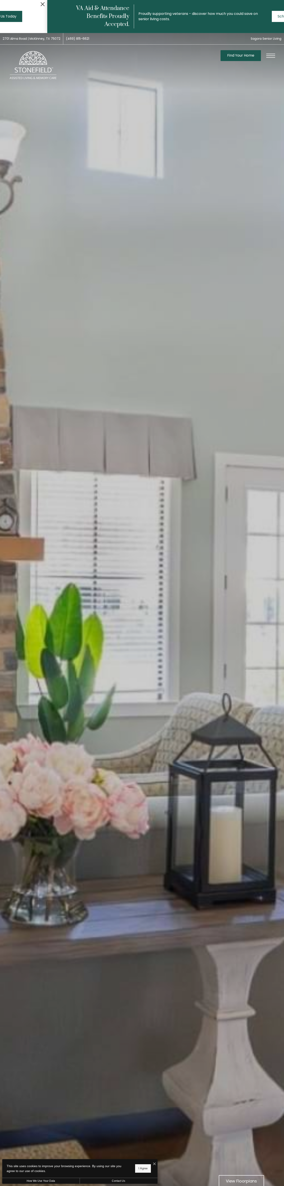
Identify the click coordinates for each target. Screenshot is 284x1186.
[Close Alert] (279, 5)
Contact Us (118, 1180)
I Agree (143, 1168)
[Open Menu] (270, 56)
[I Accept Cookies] (154, 1164)
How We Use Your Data (41, 1180)
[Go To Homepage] (33, 65)
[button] (3, 3)
